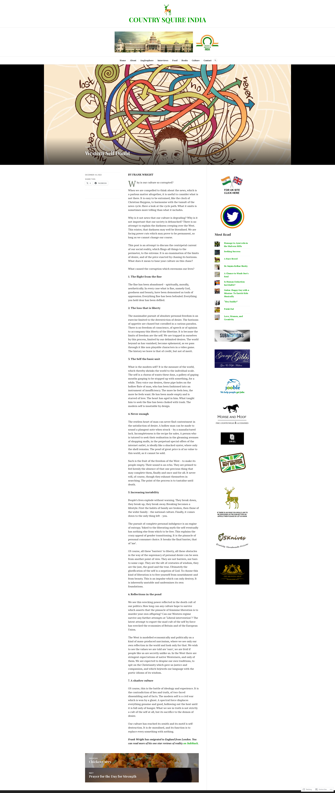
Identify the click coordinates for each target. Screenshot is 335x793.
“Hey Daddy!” (231, 301)
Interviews (163, 60)
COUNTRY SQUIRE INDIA (167, 19)
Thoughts (90, 147)
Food (174, 60)
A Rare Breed (231, 258)
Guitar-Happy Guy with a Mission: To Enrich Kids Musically (236, 293)
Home (123, 60)
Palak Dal (229, 308)
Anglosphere (146, 60)
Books (185, 60)
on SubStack (190, 743)
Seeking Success (232, 251)
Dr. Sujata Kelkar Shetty (236, 266)
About (133, 60)
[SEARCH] (215, 60)
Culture (196, 60)
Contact (207, 60)
